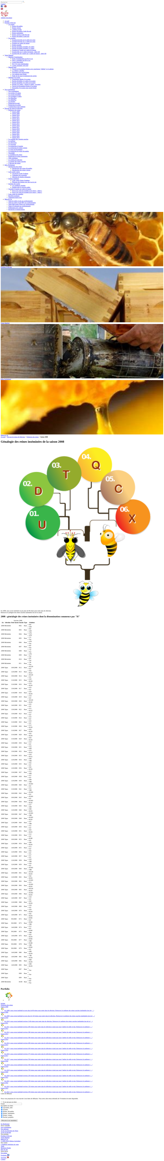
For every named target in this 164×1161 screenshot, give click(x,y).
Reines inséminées (17, 33)
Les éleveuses (12, 142)
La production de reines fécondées (18, 151)
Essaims (5, 1109)
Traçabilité (11, 153)
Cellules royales (17, 29)
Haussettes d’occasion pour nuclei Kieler (24, 88)
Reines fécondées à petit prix (20, 36)
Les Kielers (11, 101)
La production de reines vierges (17, 148)
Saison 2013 (16, 120)
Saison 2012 (16, 118)
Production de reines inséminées (18, 156)
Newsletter (4, 1153)
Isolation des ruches (14, 184)
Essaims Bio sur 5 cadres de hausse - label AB (26, 52)
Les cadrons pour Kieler (19, 74)
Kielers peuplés (16, 45)
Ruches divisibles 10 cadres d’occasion (23, 82)
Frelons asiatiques (13, 178)
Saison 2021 (16, 134)
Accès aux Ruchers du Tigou (9, 1131)
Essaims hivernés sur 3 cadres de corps (23, 41)
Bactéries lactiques (13, 196)
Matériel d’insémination (15, 57)
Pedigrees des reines (14, 110)
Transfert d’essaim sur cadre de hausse (19, 189)
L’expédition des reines (15, 154)
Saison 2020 (16, 132)
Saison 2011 (15, 117)
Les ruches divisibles (14, 94)
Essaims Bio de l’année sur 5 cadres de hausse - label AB (29, 53)
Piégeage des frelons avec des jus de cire (24, 182)
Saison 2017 (16, 127)
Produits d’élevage (10, 23)
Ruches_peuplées (8, 1117)
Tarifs (2, 1146)
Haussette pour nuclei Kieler (20, 72)
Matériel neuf (12, 67)
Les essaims (11, 38)
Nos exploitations (10, 89)
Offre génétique (13, 158)
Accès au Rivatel (6, 1132)
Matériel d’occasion (14, 77)
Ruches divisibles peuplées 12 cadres (23, 48)
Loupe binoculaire (17, 62)
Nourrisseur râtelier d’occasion (21, 79)
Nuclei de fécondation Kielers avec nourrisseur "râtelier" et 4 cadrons (33, 69)
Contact (3, 4)
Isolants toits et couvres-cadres (21, 187)
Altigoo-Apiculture (6, 18)
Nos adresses (5, 1129)
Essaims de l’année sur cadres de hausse (24, 50)
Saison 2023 (16, 137)
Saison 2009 (16, 113)
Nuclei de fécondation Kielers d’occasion (24, 86)
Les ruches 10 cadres (14, 93)
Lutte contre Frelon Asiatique (21, 180)
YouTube (4, 1157)
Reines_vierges (7, 1115)
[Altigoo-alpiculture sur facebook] (2, 7)
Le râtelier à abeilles (18, 71)
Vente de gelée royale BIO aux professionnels (22, 202)
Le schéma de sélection (15, 160)
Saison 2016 (16, 125)
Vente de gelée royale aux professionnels (20, 201)
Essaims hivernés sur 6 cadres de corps (23, 40)
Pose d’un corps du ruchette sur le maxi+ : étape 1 (27, 190)
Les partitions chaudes (18, 185)
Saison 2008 (16, 112)
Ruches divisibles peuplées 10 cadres (23, 47)
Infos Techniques (10, 165)
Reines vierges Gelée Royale (20, 35)
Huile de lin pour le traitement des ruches (24, 76)
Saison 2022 (16, 136)
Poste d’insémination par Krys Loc (22, 59)
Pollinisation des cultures (15, 208)
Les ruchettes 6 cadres (15, 96)
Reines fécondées (17, 26)
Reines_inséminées (8, 1113)
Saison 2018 (16, 129)
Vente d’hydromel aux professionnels (19, 206)
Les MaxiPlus (12, 98)
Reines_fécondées (8, 1111)
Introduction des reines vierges (21, 170)
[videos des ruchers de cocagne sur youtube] (5, 7)
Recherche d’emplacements (16, 209)
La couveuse (12, 144)
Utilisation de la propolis (19, 175)
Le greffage (11, 141)
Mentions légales (6, 1148)
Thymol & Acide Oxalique (20, 173)
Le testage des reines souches (17, 161)
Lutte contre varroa (14, 172)
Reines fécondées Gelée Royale (21, 31)
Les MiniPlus (12, 100)
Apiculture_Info (8, 1107)
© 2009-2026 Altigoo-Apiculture (10, 1141)
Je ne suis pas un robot (10, 1102)
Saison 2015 (16, 124)
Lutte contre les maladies (15, 194)
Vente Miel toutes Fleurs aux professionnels (21, 204)
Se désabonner (5, 1124)
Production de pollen (14, 105)
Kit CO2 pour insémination (20, 64)
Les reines (11, 24)
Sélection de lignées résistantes (21, 177)
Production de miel (14, 103)
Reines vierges (16, 28)
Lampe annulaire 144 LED (20, 65)
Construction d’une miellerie (16, 106)
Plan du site (4, 1149)
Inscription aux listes (7, 1106)
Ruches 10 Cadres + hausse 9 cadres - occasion (26, 84)
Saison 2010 (16, 115)
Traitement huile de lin (15, 197)
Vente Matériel (9, 55)
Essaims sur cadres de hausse (21, 43)
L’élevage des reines (14, 163)
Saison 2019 (16, 130)
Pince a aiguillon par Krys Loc (21, 60)
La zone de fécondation (15, 149)
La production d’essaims (15, 146)
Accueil (7, 21)
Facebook (4, 1155)
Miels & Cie (8, 199)
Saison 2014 (16, 122)
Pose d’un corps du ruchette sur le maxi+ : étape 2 (27, 192)
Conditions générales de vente (10, 1144)
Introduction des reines (15, 166)
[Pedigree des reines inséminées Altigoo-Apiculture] (9, 1000)
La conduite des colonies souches (18, 139)
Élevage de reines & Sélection (13, 108)
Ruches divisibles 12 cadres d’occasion (23, 81)
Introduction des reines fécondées (22, 168)
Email (2, 1104)
